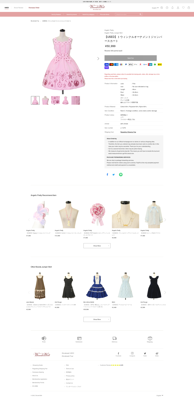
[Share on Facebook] (107, 174)
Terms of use (70, 368)
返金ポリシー (70, 379)
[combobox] (129, 14)
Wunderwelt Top (35, 21)
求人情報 (35, 386)
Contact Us (69, 383)
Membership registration (39, 379)
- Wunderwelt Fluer (67, 356)
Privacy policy (70, 376)
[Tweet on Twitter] (113, 175)
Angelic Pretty (109, 30)
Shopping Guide (37, 365)
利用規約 (68, 372)
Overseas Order (34, 8)
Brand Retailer (18, 8)
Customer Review (105, 365)
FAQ (67, 365)
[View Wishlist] (161, 8)
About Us (35, 375)
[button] (165, 219)
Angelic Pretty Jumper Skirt (113, 33)
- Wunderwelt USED (67, 353)
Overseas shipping (38, 372)
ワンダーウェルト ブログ (73, 386)
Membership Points (38, 382)
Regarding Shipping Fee (128, 132)
